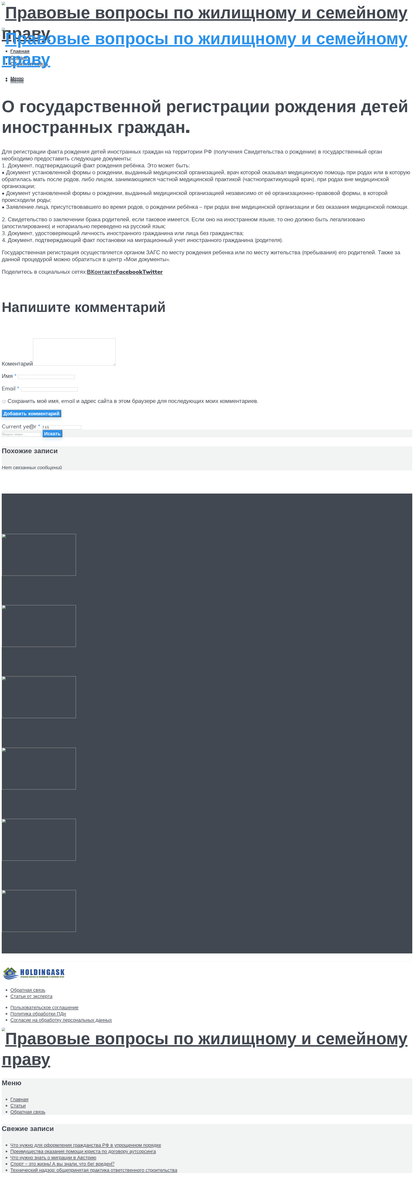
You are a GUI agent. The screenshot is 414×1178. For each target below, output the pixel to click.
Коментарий (17, 363)
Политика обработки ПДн (38, 1013)
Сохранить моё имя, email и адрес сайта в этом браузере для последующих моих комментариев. (133, 400)
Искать (52, 433)
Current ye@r (21, 426)
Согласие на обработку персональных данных (61, 1020)
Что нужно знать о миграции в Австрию (98, 734)
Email (10, 388)
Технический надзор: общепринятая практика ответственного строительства (187, 876)
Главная (19, 1099)
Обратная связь (27, 990)
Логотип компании (46, 947)
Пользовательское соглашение (44, 1007)
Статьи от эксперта (31, 996)
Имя (9, 375)
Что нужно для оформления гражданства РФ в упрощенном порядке (167, 591)
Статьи (18, 1105)
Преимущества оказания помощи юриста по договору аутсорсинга (162, 662)
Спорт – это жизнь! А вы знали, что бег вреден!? (118, 805)
